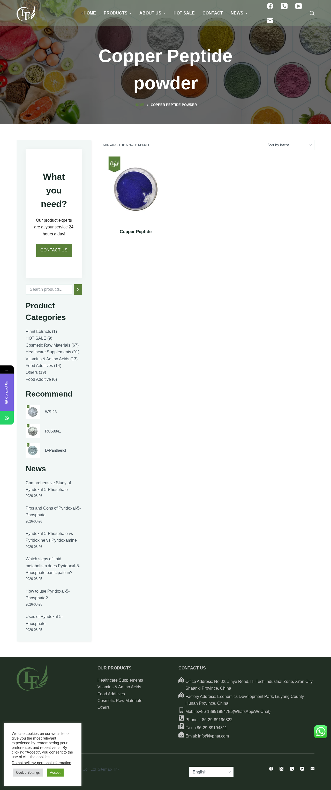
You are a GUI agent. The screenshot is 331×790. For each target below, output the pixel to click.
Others (103, 707)
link (116, 769)
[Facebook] (270, 6)
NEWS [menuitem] (237, 13)
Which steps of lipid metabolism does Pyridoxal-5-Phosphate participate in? (53, 566)
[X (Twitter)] (281, 769)
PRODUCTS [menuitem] (115, 13)
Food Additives (111, 694)
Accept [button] (55, 772)
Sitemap (105, 769)
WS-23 (51, 411)
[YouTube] (298, 6)
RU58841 (53, 431)
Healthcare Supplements (120, 680)
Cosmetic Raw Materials (119, 700)
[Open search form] (312, 13)
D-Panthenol (55, 450)
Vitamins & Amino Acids (119, 687)
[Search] (78, 289)
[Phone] (284, 6)
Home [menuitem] (90, 13)
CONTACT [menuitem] (212, 13)
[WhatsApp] (7, 418)
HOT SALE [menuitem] (184, 13)
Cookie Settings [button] (28, 772)
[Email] (270, 20)
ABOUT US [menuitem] (150, 13)
